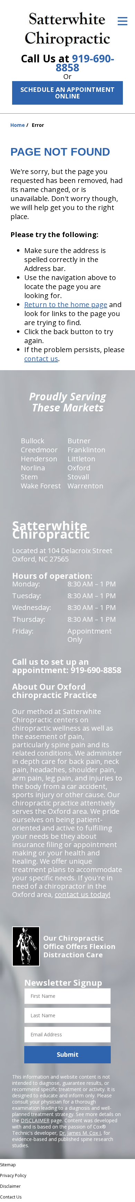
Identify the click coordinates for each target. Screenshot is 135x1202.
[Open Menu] (122, 21)
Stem (29, 476)
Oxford (79, 467)
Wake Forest (41, 485)
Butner (79, 440)
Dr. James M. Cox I (80, 1133)
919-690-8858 (85, 63)
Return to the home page (65, 304)
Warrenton (86, 485)
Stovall (78, 476)
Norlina (33, 467)
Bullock (32, 440)
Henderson (39, 458)
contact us (41, 358)
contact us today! (82, 894)
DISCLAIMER (35, 1120)
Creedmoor (39, 449)
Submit (68, 1054)
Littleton (82, 458)
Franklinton (87, 449)
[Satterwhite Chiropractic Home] (68, 28)
